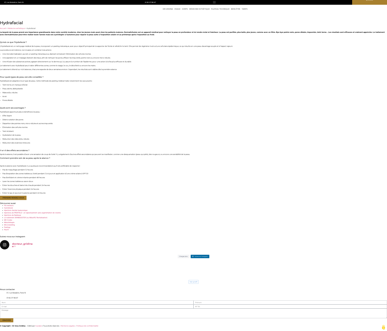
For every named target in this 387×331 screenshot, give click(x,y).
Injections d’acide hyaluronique (15, 210)
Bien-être (235, 9)
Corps (185, 9)
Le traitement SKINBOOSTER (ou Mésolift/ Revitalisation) (25, 218)
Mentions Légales (68, 326)
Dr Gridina (168, 9)
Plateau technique (220, 9)
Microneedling (9, 225)
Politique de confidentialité (87, 326)
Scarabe (38, 326)
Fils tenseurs (9, 205)
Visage (177, 9)
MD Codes (8, 220)
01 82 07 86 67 (150, 2)
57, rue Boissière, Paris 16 (14, 2)
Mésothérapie (9, 222)
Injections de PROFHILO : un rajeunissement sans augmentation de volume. (32, 213)
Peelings (7, 227)
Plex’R (6, 230)
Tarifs (245, 9)
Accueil (3, 28)
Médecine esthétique (199, 9)
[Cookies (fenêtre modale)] (383, 327)
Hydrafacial (8, 208)
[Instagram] (214, 2)
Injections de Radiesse (12, 215)
